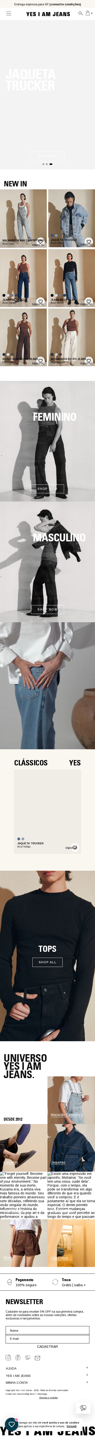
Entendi (71, 1426)
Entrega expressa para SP (47, 4)
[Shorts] (24, 1266)
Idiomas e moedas (48, 1397)
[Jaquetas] (71, 1170)
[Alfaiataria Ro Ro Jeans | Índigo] (3, 354)
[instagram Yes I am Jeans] (8, 1357)
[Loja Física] (71, 1266)
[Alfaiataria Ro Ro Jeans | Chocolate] (12, 354)
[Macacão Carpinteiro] (71, 1123)
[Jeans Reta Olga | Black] (3, 295)
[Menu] (8, 14)
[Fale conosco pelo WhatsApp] (83, 1408)
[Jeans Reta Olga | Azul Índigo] (16, 295)
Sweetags (42, 1394)
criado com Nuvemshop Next (20, 1394)
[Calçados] (24, 1170)
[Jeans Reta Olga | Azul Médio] (12, 295)
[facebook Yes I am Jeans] (17, 1357)
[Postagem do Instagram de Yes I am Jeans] (24, 1195)
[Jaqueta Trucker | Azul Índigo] (52, 235)
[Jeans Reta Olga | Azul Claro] (8, 295)
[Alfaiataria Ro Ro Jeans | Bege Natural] (8, 354)
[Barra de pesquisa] (79, 14)
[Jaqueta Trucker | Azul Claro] (56, 235)
